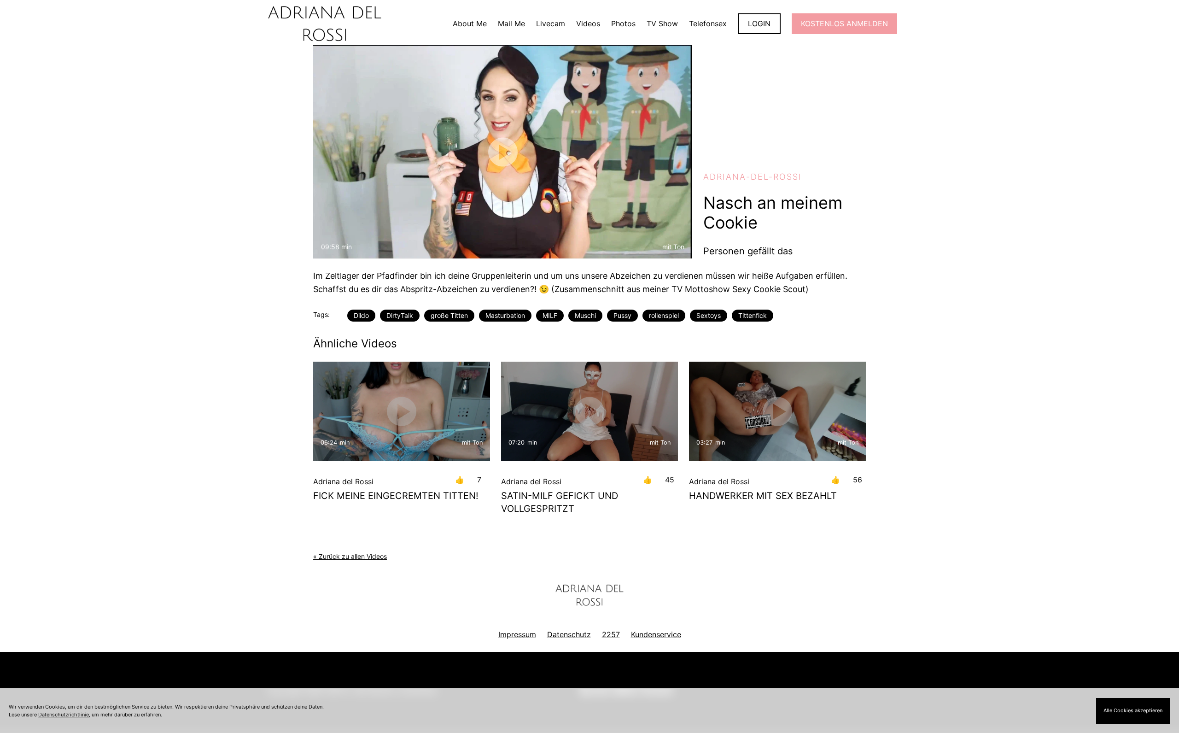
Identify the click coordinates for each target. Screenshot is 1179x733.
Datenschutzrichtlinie (63, 714)
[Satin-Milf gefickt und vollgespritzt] (589, 411)
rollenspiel (664, 315)
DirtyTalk (399, 315)
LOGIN (759, 23)
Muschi (585, 315)
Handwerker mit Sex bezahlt (763, 495)
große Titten (449, 315)
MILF (550, 315)
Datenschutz (569, 634)
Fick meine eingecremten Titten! (396, 495)
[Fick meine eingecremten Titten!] (401, 411)
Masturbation (505, 315)
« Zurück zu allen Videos (350, 556)
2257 (611, 634)
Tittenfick (752, 315)
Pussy (622, 315)
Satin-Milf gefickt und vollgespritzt (559, 502)
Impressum (517, 634)
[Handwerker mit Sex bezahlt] (777, 411)
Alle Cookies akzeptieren (1132, 710)
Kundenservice (656, 634)
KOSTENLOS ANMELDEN (844, 23)
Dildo (361, 315)
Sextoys (708, 315)
